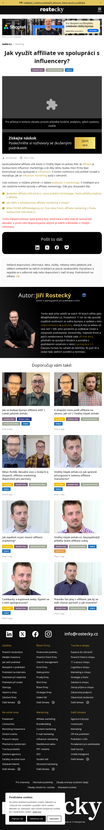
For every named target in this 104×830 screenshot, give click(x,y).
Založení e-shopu (80, 682)
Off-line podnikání (80, 734)
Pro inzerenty (23, 782)
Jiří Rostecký (11, 158)
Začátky (60, 551)
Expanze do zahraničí (81, 652)
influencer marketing (34, 175)
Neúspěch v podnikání (13, 667)
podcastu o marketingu (65, 182)
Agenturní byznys (80, 718)
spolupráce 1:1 (84, 344)
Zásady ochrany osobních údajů (72, 782)
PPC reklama (42, 749)
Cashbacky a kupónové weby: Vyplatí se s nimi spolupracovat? (25, 601)
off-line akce (86, 336)
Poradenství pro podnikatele (85, 744)
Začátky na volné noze (13, 759)
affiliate (87, 164)
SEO (38, 754)
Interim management (47, 662)
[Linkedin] (37, 247)
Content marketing (46, 729)
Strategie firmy (43, 692)
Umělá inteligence (80, 754)
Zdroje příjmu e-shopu (82, 687)
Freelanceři (7, 718)
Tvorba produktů (11, 749)
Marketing (19, 44)
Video (69, 70)
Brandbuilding (43, 723)
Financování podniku (46, 652)
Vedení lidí (41, 697)
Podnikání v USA (79, 739)
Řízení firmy (24, 419)
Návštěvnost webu (45, 744)
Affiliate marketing (45, 718)
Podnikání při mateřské (14, 677)
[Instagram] (48, 634)
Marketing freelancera (13, 729)
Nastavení (54, 818)
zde (18, 276)
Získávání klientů (10, 764)
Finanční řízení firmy (46, 657)
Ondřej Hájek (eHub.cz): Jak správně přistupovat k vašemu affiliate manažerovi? (75, 475)
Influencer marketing (47, 739)
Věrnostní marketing (47, 764)
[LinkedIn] (9, 634)
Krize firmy (41, 667)
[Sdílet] (57, 247)
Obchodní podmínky (43, 782)
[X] (47, 247)
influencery (44, 171)
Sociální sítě (42, 759)
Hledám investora (11, 657)
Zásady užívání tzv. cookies (41, 787)
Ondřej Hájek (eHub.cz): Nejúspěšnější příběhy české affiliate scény (77, 539)
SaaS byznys (77, 749)
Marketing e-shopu (81, 672)
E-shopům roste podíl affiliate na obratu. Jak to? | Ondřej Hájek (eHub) (76, 411)
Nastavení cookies (67, 787)
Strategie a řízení (79, 677)
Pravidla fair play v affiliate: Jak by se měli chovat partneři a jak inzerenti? (76, 601)
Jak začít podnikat (11, 662)
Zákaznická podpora (81, 692)
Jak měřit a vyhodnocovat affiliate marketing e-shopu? (37, 202)
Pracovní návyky (10, 739)
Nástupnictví (42, 672)
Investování (77, 723)
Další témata (8, 702)
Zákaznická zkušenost (82, 697)
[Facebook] (35, 634)
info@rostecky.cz (81, 634)
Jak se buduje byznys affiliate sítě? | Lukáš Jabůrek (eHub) (23, 411)
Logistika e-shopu (80, 667)
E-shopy (59, 419)
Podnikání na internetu (14, 672)
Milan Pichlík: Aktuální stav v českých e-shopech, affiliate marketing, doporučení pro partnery (25, 475)
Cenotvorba (8, 723)
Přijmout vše (17, 818)
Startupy (6, 687)
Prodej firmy (42, 677)
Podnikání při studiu (12, 682)
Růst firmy (41, 682)
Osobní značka (9, 734)
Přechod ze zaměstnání (14, 744)
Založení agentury (11, 754)
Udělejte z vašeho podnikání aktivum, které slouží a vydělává (54, 2)
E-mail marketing (45, 734)
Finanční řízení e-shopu (83, 657)
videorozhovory (50, 325)
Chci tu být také (15, 37)
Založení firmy (9, 697)
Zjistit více (36, 812)
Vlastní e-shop (9, 692)
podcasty (66, 325)
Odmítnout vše (36, 818)
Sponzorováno (54, 70)
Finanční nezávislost (12, 652)
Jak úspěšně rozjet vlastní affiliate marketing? (22, 539)
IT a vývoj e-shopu (80, 662)
